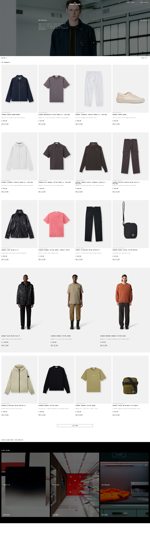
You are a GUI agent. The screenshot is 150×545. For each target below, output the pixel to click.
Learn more (6, 514)
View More (105, 514)
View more (55, 514)
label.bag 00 (144, 2)
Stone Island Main (7, 440)
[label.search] (120, 2)
